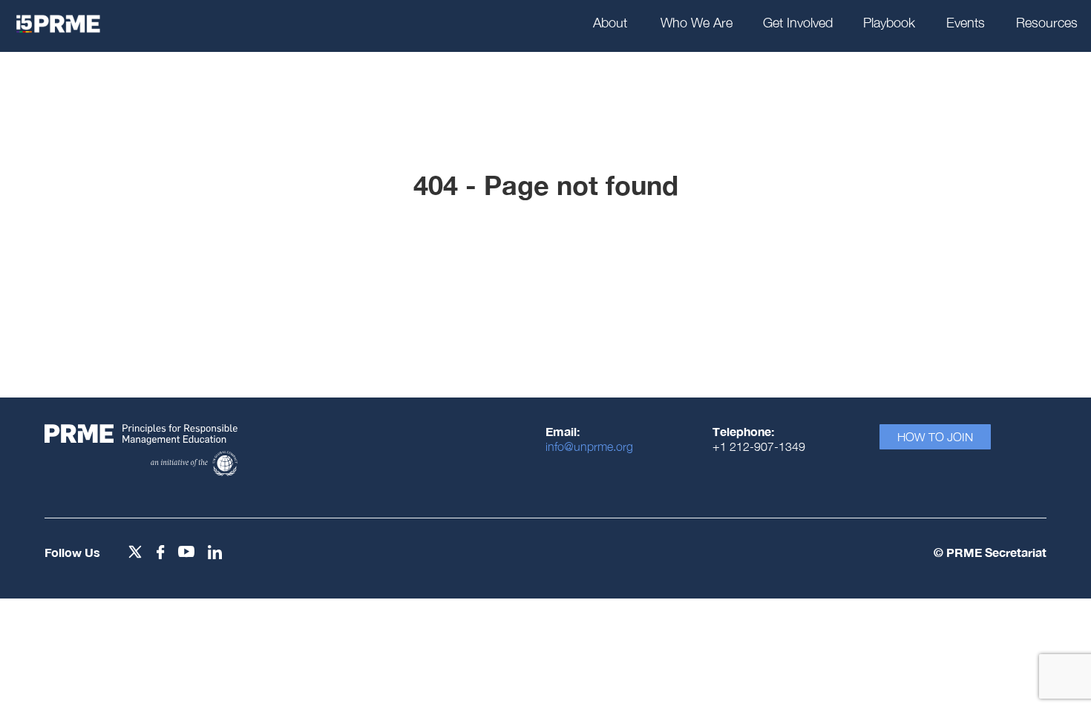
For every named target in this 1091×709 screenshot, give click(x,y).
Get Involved (798, 22)
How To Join (935, 436)
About (610, 22)
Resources (1047, 22)
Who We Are (697, 22)
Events (965, 22)
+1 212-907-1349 (758, 446)
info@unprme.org (589, 446)
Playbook (889, 22)
